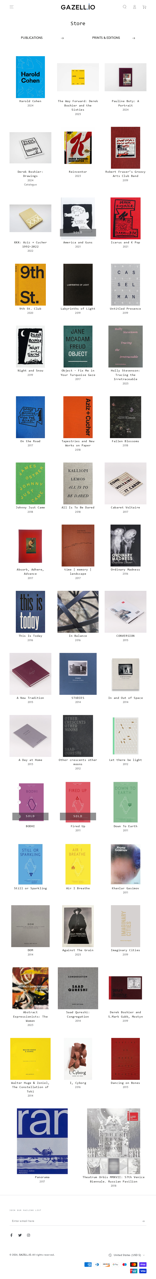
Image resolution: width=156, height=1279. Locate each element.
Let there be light (125, 760)
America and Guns (78, 242)
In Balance (78, 636)
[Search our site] (125, 7)
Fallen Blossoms (125, 441)
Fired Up (78, 826)
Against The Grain (77, 950)
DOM (30, 950)
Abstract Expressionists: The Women (30, 1017)
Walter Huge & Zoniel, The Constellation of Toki (30, 1087)
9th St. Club (30, 308)
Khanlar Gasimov (125, 888)
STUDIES (78, 698)
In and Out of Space (125, 698)
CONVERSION (125, 636)
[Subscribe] (144, 1221)
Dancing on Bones (125, 1083)
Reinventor (78, 171)
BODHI (30, 826)
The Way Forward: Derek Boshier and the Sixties (78, 105)
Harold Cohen (30, 101)
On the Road (30, 441)
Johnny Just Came (30, 507)
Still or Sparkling (30, 888)
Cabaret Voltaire (125, 507)
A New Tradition (30, 698)
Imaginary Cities (125, 950)
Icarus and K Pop (125, 242)
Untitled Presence (125, 308)
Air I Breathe (78, 888)
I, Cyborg (78, 1083)
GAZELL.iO (25, 1255)
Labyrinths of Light (78, 308)
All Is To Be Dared (78, 507)
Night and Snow (30, 370)
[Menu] (12, 7)
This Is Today (30, 636)
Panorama (42, 1177)
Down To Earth (126, 826)
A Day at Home (30, 760)
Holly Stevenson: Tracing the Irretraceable (125, 375)
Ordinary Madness (125, 569)
